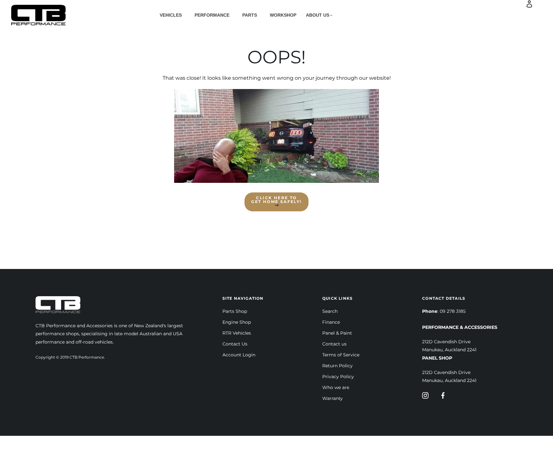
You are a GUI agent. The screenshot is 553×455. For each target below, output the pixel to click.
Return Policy (337, 366)
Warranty (332, 398)
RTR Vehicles (236, 333)
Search (330, 311)
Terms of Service (340, 355)
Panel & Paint (337, 333)
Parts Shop (234, 311)
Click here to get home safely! (276, 199)
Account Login (238, 355)
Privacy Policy (338, 376)
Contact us (334, 344)
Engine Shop (236, 322)
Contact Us (234, 344)
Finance (331, 322)
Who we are (335, 387)
